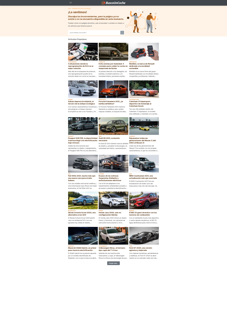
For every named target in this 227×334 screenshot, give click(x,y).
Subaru (70, 99)
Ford (130, 246)
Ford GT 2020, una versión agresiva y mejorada (140, 249)
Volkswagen (103, 246)
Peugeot (71, 136)
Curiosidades (72, 62)
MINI (130, 174)
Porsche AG (102, 99)
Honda (101, 210)
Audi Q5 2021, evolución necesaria (109, 139)
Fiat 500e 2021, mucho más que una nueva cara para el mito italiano (81, 178)
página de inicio (88, 23)
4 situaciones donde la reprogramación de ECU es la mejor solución (80, 66)
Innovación (133, 62)
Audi (100, 136)
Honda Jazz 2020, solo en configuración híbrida (110, 214)
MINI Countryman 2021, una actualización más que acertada (143, 177)
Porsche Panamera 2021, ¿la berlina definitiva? (111, 102)
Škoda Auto (72, 210)
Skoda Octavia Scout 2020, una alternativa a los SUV (82, 214)
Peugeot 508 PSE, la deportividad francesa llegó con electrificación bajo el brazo (82, 140)
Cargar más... (113, 263)
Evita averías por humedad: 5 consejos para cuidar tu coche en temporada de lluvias (113, 66)
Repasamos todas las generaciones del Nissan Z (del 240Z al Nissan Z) (142, 140)
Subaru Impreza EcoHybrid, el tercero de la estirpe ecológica (81, 102)
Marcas (131, 210)
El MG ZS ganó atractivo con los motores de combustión (143, 214)
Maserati (71, 246)
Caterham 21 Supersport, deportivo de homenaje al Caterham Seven (140, 103)
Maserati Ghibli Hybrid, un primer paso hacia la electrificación (82, 249)
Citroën (101, 174)
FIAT (69, 174)
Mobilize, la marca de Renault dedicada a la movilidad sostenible (141, 66)
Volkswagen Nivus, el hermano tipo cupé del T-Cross (112, 249)
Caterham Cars (134, 99)
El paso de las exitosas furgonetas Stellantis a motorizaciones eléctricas (110, 178)
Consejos (102, 62)
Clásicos (132, 136)
